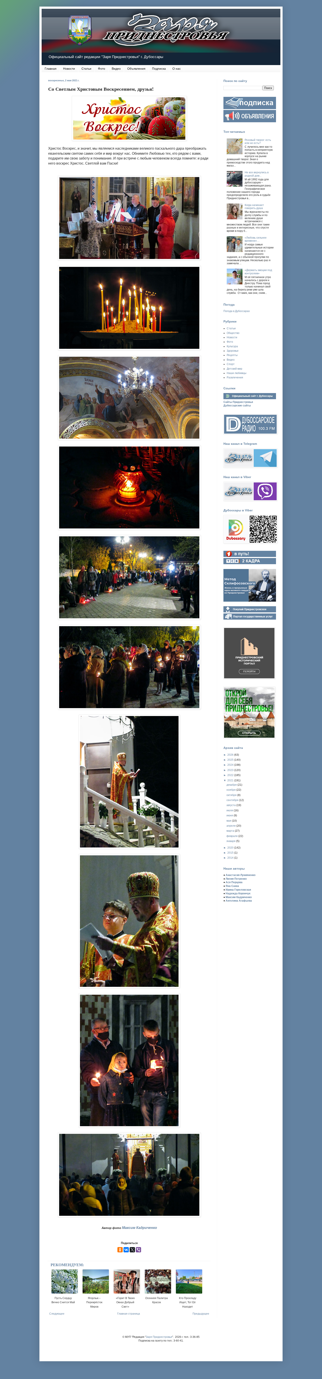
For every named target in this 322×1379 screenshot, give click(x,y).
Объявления (136, 68)
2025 (230, 759)
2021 (230, 780)
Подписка (159, 68)
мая (229, 820)
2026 (230, 754)
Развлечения (235, 377)
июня (230, 815)
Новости (69, 68)
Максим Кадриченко (139, 1228)
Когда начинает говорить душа (254, 207)
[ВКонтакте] (126, 1249)
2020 (230, 847)
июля (230, 810)
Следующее (56, 1313)
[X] (132, 1249)
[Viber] (138, 1249)
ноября (231, 789)
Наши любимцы (236, 373)
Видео (116, 68)
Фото (101, 68)
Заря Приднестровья (159, 1336)
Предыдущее (201, 1313)
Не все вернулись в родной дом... (257, 174)
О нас (176, 68)
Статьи (86, 68)
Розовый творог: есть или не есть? (258, 141)
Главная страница (128, 1313)
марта (230, 830)
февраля (232, 836)
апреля (231, 825)
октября (231, 795)
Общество (233, 333)
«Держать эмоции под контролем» (258, 272)
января (231, 841)
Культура (232, 346)
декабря (231, 784)
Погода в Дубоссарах (236, 311)
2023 (230, 770)
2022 (230, 775)
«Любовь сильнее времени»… (256, 239)
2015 (230, 852)
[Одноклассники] (120, 1249)
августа (231, 805)
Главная (51, 68)
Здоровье (233, 350)
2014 (230, 857)
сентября (232, 800)
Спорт (231, 364)
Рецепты (232, 355)
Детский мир (234, 368)
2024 (230, 764)
